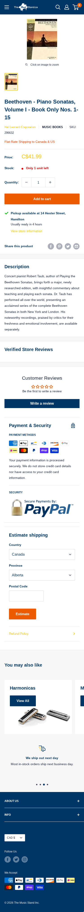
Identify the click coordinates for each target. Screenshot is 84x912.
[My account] (67, 7)
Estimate (22, 614)
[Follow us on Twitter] (16, 859)
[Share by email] (76, 246)
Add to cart (42, 199)
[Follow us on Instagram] (25, 859)
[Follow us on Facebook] (7, 859)
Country (15, 545)
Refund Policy (18, 633)
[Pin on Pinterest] (59, 246)
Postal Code (18, 586)
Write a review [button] (42, 403)
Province (15, 565)
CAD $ (11, 837)
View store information (26, 231)
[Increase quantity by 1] (50, 182)
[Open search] (58, 7)
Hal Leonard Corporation (20, 127)
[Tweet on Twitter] (68, 246)
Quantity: (11, 182)
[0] (76, 7)
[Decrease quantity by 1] (26, 182)
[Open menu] (6, 7)
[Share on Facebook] (51, 246)
